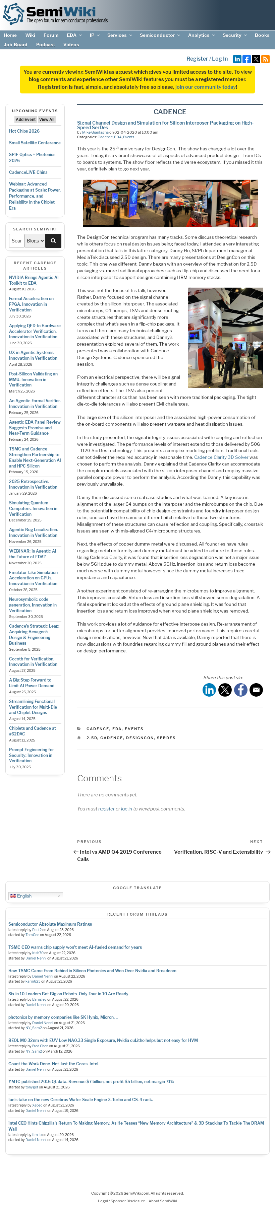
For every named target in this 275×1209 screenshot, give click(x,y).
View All (46, 119)
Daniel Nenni (36, 958)
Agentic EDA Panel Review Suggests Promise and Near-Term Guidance (35, 428)
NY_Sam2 (33, 1028)
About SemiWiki (163, 1201)
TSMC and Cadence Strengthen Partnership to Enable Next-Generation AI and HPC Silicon (35, 457)
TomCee (32, 935)
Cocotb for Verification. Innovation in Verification (33, 661)
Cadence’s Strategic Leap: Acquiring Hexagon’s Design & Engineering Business (34, 634)
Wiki (30, 35)
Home (10, 35)
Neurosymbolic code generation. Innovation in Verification (33, 605)
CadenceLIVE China (28, 172)
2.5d (92, 737)
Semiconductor (157, 35)
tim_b (37, 1135)
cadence (111, 737)
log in (126, 808)
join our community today (205, 87)
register (106, 808)
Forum (51, 35)
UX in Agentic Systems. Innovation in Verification (33, 355)
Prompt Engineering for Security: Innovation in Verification (31, 755)
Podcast (45, 44)
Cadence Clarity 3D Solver (221, 457)
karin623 (33, 981)
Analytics (199, 35)
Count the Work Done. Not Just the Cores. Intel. (53, 1063)
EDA (71, 35)
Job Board (16, 44)
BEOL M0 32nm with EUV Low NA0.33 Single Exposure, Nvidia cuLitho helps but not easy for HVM (103, 1040)
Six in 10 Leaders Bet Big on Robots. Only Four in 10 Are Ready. (68, 993)
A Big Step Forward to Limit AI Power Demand (31, 683)
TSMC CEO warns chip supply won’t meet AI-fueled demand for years (75, 947)
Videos (71, 44)
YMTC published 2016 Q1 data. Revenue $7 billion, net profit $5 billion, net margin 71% (91, 1081)
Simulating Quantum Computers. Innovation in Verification (33, 508)
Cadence (105, 137)
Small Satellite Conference (35, 142)
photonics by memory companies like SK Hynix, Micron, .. (63, 1017)
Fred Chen (40, 1046)
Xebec (37, 1105)
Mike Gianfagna (95, 132)
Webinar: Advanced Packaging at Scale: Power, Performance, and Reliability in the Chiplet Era (35, 196)
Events (128, 137)
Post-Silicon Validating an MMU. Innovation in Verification (33, 379)
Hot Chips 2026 (24, 131)
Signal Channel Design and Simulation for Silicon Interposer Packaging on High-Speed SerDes (165, 125)
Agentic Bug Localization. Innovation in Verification (33, 532)
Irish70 (38, 953)
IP (92, 35)
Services (117, 35)
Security (232, 35)
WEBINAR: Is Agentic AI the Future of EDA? (32, 554)
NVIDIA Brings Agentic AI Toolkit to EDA (34, 280)
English (24, 895)
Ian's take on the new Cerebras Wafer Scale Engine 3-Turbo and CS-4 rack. (80, 1099)
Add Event (26, 119)
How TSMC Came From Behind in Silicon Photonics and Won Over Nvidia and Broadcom (92, 970)
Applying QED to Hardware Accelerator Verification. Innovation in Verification (35, 331)
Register (197, 59)
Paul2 (37, 930)
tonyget (31, 1087)
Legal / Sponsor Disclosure (122, 1201)
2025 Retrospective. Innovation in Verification (33, 484)
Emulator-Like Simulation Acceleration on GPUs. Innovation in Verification (33, 578)
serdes (166, 737)
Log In (220, 59)
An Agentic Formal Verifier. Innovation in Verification (35, 403)
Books (262, 35)
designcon (140, 737)
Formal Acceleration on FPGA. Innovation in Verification (31, 304)
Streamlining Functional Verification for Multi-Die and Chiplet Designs (33, 707)
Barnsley (39, 999)
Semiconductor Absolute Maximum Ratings (50, 924)
